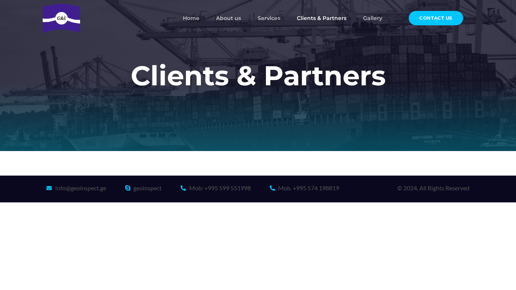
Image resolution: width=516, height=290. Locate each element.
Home (191, 18)
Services (269, 18)
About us (228, 18)
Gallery (372, 18)
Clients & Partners (321, 18)
